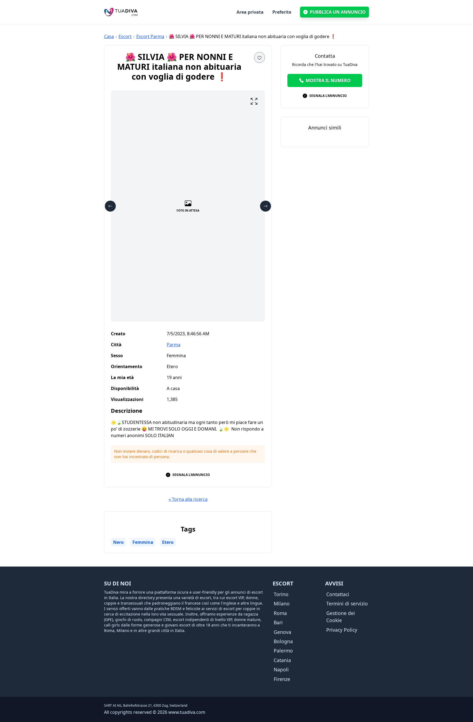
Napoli (281, 669)
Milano (282, 603)
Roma (280, 613)
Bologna (283, 641)
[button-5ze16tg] (259, 57)
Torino (281, 594)
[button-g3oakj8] (265, 206)
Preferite (281, 12)
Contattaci (337, 594)
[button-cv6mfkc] (110, 206)
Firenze (282, 679)
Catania (282, 660)
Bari (278, 622)
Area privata (250, 12)
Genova (282, 632)
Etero (168, 542)
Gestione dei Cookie (340, 616)
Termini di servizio (347, 603)
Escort (125, 36)
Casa (109, 36)
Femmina (142, 542)
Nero (118, 542)
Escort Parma (150, 36)
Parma (173, 345)
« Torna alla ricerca (188, 499)
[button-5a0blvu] (254, 101)
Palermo (283, 650)
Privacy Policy (341, 629)
